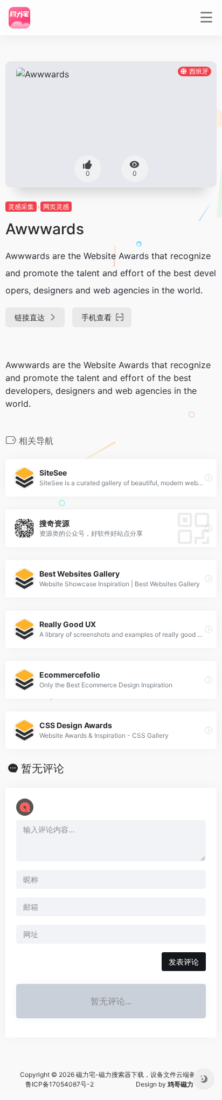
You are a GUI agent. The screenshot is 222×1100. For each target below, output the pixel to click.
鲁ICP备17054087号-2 (59, 1084)
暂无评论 (42, 768)
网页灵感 (56, 207)
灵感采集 (21, 207)
